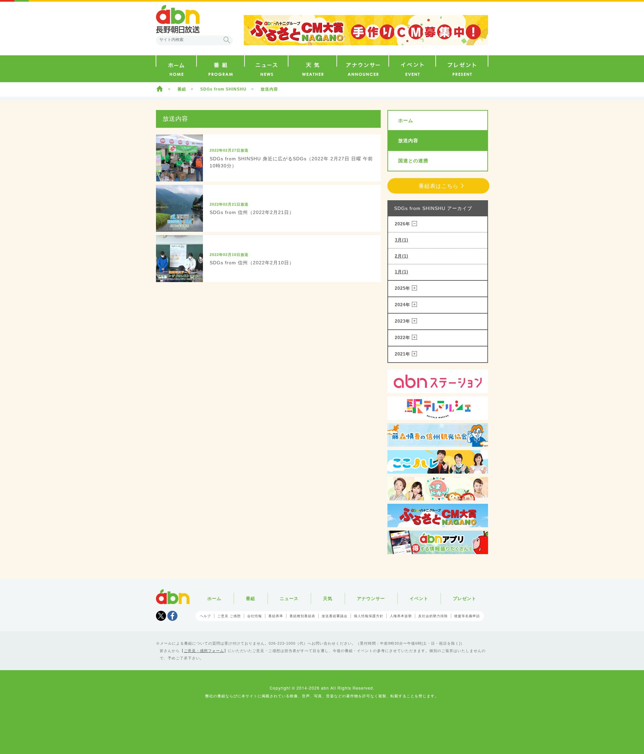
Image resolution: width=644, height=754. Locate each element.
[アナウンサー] (363, 68)
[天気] (312, 68)
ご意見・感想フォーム (204, 651)
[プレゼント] (462, 68)
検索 (226, 40)
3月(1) (401, 240)
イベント (419, 598)
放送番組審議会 (334, 616)
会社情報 (254, 616)
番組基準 (275, 616)
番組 (181, 89)
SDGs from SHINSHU (223, 89)
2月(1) (401, 256)
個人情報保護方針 (368, 616)
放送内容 (408, 140)
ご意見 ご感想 (229, 616)
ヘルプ (205, 616)
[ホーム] (176, 68)
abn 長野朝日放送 (178, 19)
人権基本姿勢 (401, 616)
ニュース (289, 598)
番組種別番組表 (302, 616)
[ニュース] (266, 68)
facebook (172, 616)
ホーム (159, 89)
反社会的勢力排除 (433, 616)
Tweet (161, 616)
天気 (327, 598)
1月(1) (401, 271)
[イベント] (412, 68)
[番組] (221, 68)
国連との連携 (413, 160)
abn (173, 596)
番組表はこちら (439, 186)
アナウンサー (371, 598)
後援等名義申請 (467, 616)
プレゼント (464, 598)
